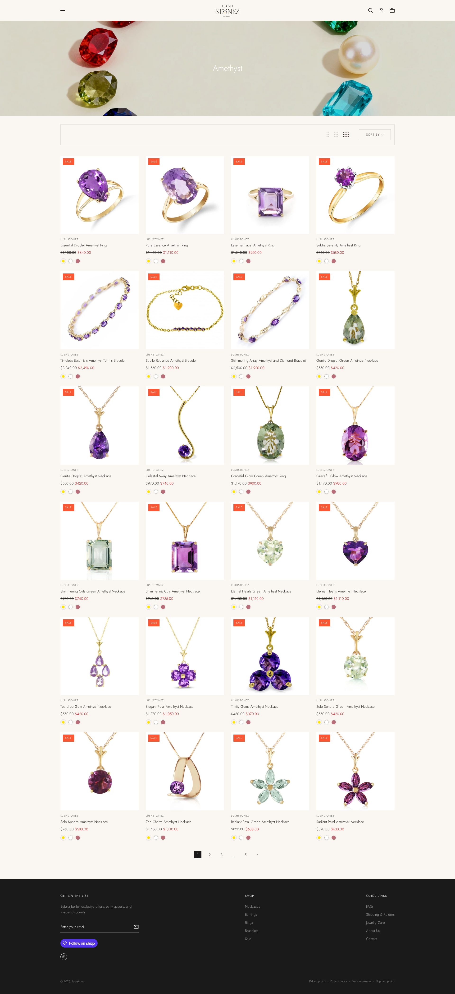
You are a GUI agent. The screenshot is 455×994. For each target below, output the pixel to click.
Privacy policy (338, 981)
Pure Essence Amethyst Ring (167, 245)
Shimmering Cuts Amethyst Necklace (173, 591)
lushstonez (69, 239)
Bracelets (251, 930)
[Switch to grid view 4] (346, 134)
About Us (373, 930)
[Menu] (62, 10)
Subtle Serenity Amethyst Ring (338, 245)
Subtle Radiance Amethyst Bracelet (171, 360)
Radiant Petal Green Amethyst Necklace (260, 821)
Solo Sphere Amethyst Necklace (84, 821)
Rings (249, 922)
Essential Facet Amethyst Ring (252, 245)
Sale (248, 938)
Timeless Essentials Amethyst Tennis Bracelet (92, 360)
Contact (371, 938)
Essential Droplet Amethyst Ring (83, 245)
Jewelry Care (375, 922)
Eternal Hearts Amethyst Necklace (341, 591)
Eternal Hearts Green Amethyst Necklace (261, 591)
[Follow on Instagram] (63, 956)
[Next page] (257, 854)
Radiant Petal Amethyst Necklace (340, 821)
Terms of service (361, 981)
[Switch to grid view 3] (336, 134)
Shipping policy (385, 981)
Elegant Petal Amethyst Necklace (170, 706)
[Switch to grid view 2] (328, 134)
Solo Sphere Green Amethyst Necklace (345, 706)
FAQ (369, 906)
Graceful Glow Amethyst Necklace (341, 476)
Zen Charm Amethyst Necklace (168, 821)
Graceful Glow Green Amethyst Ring (258, 476)
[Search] (370, 10)
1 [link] (198, 854)
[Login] (381, 10)
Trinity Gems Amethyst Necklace (254, 706)
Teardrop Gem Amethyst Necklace (85, 706)
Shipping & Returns (380, 914)
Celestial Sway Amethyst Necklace (171, 476)
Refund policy (317, 981)
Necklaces (252, 906)
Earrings (251, 914)
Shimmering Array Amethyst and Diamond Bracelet (268, 360)
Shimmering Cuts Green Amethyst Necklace (92, 591)
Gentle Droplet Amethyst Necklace (85, 476)
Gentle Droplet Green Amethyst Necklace (347, 360)
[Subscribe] (136, 926)
